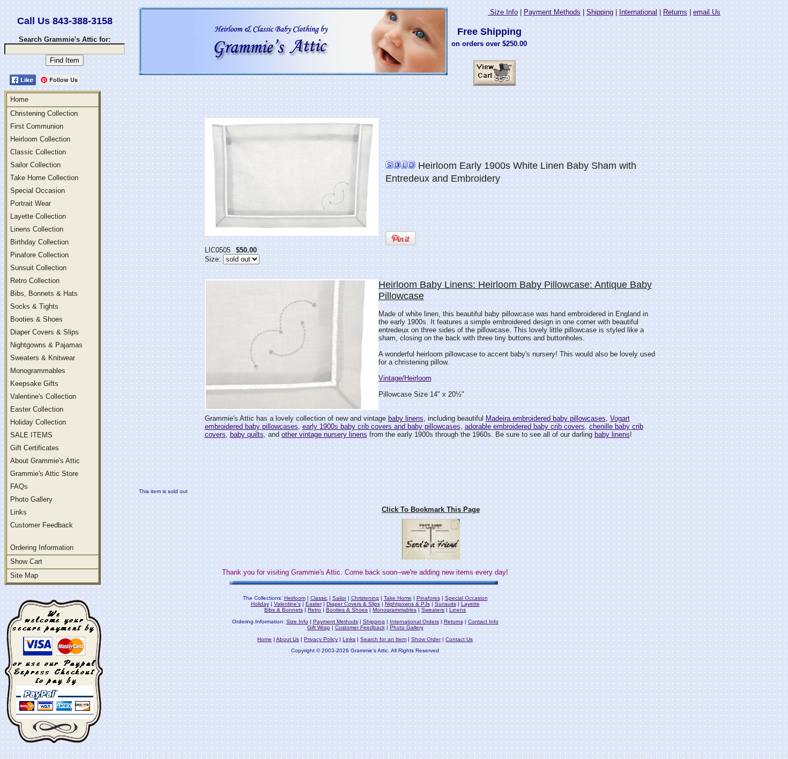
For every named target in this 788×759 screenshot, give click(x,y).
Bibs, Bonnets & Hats (44, 293)
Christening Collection (44, 113)
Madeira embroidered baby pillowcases (546, 418)
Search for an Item (383, 639)
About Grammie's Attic (45, 461)
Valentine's (287, 604)
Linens (457, 610)
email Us (706, 12)
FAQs (19, 486)
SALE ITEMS (31, 435)
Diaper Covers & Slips (44, 332)
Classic (319, 598)
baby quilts (247, 434)
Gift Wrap (318, 627)
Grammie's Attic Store (44, 474)
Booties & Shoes (36, 319)
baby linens (405, 418)
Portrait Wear (30, 203)
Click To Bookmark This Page (431, 509)
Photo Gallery (31, 499)
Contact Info (483, 621)
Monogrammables (37, 371)
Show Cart (26, 561)
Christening (365, 598)
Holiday (260, 604)
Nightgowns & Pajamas (46, 345)
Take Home (398, 598)
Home (19, 99)
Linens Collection (36, 229)
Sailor (339, 598)
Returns (675, 12)
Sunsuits (445, 604)
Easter (314, 604)
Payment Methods (552, 12)
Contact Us (459, 639)
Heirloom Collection (40, 139)
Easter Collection (36, 409)
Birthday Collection (39, 242)
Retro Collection (35, 281)
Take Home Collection (44, 178)
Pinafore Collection (39, 255)
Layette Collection (38, 216)
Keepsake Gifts (34, 384)
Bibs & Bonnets (283, 610)
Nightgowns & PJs (407, 604)
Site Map (24, 575)
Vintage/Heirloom (405, 378)
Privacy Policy (321, 639)
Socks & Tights (34, 306)
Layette (470, 604)
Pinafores (428, 598)
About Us (287, 639)
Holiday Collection (38, 422)
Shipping (599, 12)
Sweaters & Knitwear (42, 358)
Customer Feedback (41, 525)
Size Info (503, 12)
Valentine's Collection (43, 396)
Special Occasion (37, 191)
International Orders (414, 621)
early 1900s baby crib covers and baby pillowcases (381, 426)
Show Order (426, 639)
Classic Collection (38, 152)
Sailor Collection (35, 165)
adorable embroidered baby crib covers (525, 426)
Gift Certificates (34, 448)
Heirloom (295, 598)
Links (18, 512)
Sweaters (432, 610)
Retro (314, 610)
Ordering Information (41, 548)
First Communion (36, 126)
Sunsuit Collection (38, 268)
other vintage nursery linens (324, 434)
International (638, 12)
